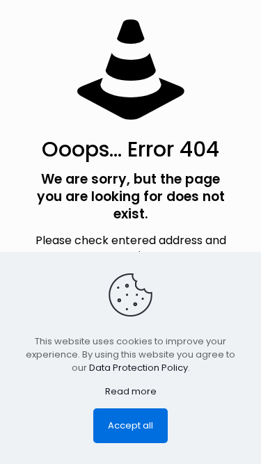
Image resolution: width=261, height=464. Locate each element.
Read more (131, 391)
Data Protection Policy (138, 367)
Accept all (130, 425)
